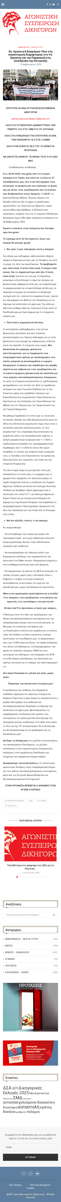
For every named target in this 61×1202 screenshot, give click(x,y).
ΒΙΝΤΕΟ (31, 945)
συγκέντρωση (11, 806)
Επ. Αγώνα (41, 801)
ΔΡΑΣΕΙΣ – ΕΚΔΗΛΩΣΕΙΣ (31, 952)
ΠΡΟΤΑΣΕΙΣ (31, 965)
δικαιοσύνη (46, 1102)
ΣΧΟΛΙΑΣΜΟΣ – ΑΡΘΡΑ (31, 972)
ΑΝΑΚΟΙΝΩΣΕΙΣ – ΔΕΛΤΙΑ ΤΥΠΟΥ (31, 939)
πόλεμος (33, 1112)
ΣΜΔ (18, 1097)
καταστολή (28, 1106)
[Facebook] (47, 4)
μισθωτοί (21, 1112)
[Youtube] (54, 4)
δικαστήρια (10, 1107)
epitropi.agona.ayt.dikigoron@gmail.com (30, 118)
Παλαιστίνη (8, 1099)
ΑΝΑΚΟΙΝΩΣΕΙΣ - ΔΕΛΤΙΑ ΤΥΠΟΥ (30, 47)
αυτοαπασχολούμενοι (14, 801)
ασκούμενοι (27, 1099)
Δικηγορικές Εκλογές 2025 (22, 1090)
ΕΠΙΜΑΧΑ (31, 959)
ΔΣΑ (30, 801)
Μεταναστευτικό (39, 1093)
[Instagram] (50, 4)
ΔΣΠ (15, 1088)
